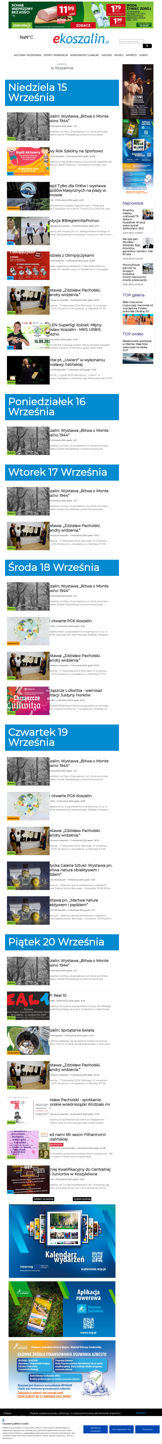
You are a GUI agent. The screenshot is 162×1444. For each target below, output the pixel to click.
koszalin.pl (142, 1402)
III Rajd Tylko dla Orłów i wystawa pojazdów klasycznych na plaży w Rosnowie (75, 167)
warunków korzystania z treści (62, 1396)
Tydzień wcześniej (43, 1175)
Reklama (141, 1389)
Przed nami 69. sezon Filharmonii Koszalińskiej (75, 1113)
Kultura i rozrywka (27, 31)
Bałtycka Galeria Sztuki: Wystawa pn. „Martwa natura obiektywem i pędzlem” (78, 846)
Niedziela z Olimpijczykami (69, 231)
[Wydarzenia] (28, 172)
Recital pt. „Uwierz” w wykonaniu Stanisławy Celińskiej (74, 338)
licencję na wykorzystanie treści (74, 1403)
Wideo (119, 31)
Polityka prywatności (147, 1398)
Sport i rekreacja (56, 31)
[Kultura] (28, 102)
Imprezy (131, 31)
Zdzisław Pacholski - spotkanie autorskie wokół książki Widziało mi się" (77, 1081)
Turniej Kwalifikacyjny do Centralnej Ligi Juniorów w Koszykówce (77, 1148)
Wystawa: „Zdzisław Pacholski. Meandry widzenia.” (72, 268)
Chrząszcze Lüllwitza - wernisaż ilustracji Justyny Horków (73, 669)
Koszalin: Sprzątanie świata (69, 1006)
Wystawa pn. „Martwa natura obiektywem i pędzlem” (71, 878)
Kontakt (140, 1393)
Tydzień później (82, 1175)
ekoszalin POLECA (53, 1121)
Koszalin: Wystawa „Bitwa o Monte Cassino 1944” (76, 94)
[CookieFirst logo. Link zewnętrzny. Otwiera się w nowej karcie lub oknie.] (3, 1420)
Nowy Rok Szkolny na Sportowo (73, 127)
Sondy (143, 31)
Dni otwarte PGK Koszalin (68, 597)
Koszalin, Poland (26, 14)
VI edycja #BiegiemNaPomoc (71, 197)
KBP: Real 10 (55, 972)
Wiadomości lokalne (84, 31)
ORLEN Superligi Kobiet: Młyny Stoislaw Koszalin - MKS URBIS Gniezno (73, 306)
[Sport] (28, 137)
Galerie (107, 31)
